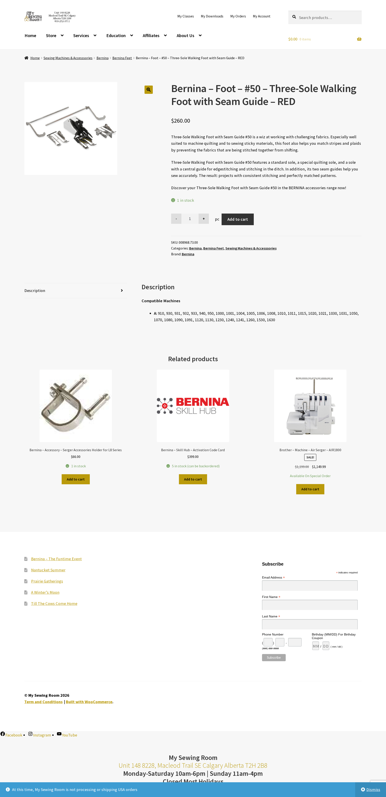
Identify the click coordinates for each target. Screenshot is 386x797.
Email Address (273, 577)
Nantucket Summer (48, 570)
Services (81, 35)
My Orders (238, 16)
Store (51, 35)
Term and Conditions (43, 701)
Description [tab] (34, 290)
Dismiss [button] (373, 789)
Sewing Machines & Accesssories (68, 58)
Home (30, 35)
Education (116, 35)
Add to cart (237, 219)
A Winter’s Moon (45, 592)
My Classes (185, 16)
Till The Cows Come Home (54, 603)
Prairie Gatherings (47, 581)
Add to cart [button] (76, 479)
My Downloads (212, 16)
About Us (185, 35)
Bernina (102, 58)
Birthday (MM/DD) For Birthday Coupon (334, 636)
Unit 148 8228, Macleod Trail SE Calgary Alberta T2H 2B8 (193, 765)
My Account (262, 16)
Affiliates (151, 35)
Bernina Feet (122, 58)
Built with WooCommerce (89, 701)
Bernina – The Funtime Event (56, 558)
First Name (271, 597)
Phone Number (272, 634)
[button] (149, 90)
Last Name (271, 616)
